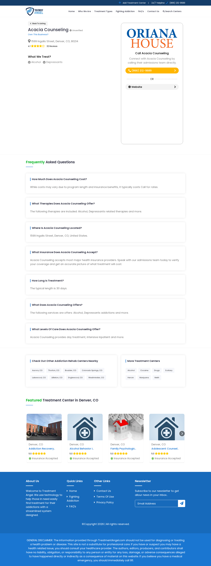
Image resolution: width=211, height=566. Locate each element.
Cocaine (144, 370)
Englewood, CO (75, 377)
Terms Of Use (105, 496)
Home (71, 11)
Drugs (157, 370)
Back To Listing (39, 23)
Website (136, 87)
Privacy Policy (105, 502)
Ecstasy (168, 370)
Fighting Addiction (125, 11)
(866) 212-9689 (141, 70)
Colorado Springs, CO (92, 370)
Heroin (131, 377)
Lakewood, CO (39, 377)
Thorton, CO (53, 370)
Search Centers (173, 11)
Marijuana (144, 377)
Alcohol (131, 370)
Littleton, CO (57, 377)
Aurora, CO (37, 370)
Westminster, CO (96, 377)
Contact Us (153, 11)
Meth (157, 377)
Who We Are (84, 11)
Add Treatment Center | (135, 2)
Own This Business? (38, 34)
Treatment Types (103, 11)
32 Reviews (52, 46)
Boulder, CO (70, 370)
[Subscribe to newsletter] (181, 503)
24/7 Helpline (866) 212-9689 (168, 2)
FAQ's (141, 11)
